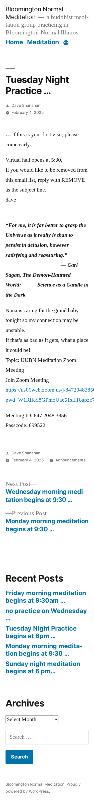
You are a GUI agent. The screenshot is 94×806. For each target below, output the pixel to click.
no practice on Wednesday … (46, 614)
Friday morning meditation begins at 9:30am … (46, 596)
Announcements (70, 460)
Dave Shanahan (26, 105)
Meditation (43, 42)
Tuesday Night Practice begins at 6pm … (41, 632)
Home (14, 42)
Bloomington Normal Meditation (34, 13)
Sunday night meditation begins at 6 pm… (43, 667)
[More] (66, 43)
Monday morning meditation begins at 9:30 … (44, 649)
